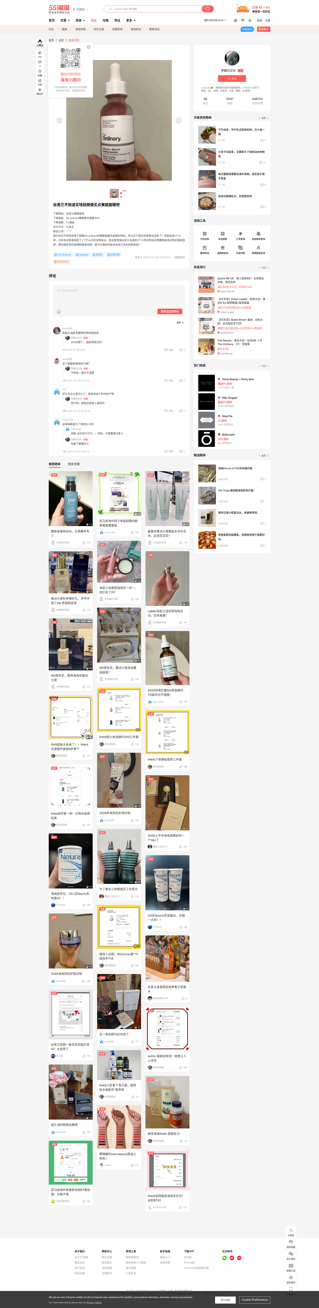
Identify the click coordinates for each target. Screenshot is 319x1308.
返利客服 (107, 1267)
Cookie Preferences (255, 1300)
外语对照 (240, 253)
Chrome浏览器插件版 (196, 1267)
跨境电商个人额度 (136, 1262)
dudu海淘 (67, 359)
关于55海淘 (81, 1257)
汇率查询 (240, 239)
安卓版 (188, 1257)
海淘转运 (136, 29)
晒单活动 (154, 29)
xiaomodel (67, 419)
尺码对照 (204, 239)
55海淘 (59, 9)
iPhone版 (189, 1262)
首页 (51, 40)
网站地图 (80, 1273)
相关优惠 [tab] (74, 464)
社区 (51, 29)
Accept (225, 1300)
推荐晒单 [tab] (55, 464)
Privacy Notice (94, 1302)
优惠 (63, 20)
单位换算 (222, 239)
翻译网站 (204, 253)
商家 (79, 20)
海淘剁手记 (63, 261)
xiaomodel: (76, 429)
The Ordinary (64, 254)
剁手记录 (99, 29)
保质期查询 (222, 253)
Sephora (83, 254)
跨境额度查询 (258, 253)
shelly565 (67, 328)
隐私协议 (80, 1262)
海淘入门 (165, 1257)
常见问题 (107, 1257)
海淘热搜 (165, 1262)
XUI (64, 389)
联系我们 (107, 1262)
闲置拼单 (117, 29)
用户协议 (80, 1267)
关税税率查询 (258, 239)
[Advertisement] (232, 583)
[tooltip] (70, 70)
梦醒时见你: (77, 338)
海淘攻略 (80, 29)
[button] (80, 9)
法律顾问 (107, 1273)
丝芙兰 (99, 254)
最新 (64, 29)
